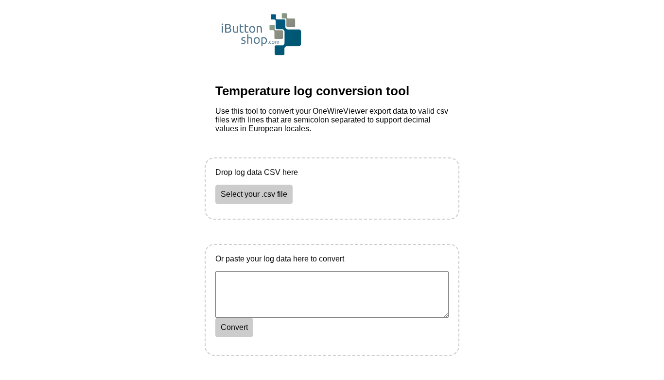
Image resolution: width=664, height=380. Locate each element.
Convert (234, 327)
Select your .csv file (254, 194)
